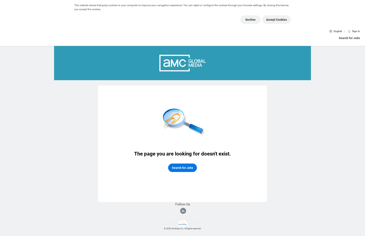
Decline (250, 19)
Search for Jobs (349, 38)
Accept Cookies (276, 19)
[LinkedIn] (183, 211)
